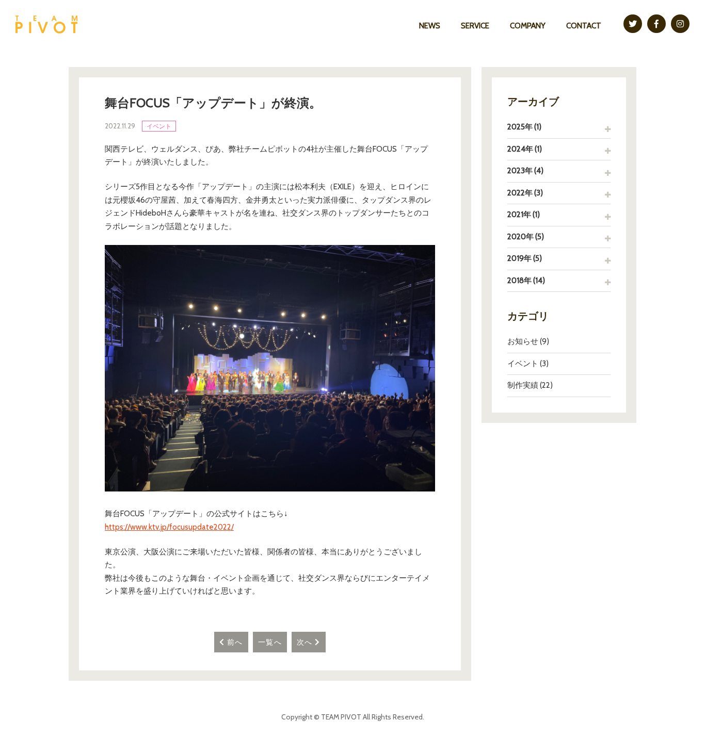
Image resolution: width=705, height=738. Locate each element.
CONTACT (583, 25)
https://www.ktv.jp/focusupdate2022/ (169, 527)
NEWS (429, 25)
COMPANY (528, 25)
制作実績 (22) (530, 385)
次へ (306, 642)
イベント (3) (528, 363)
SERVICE (475, 25)
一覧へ (270, 642)
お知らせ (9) (528, 341)
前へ (234, 642)
